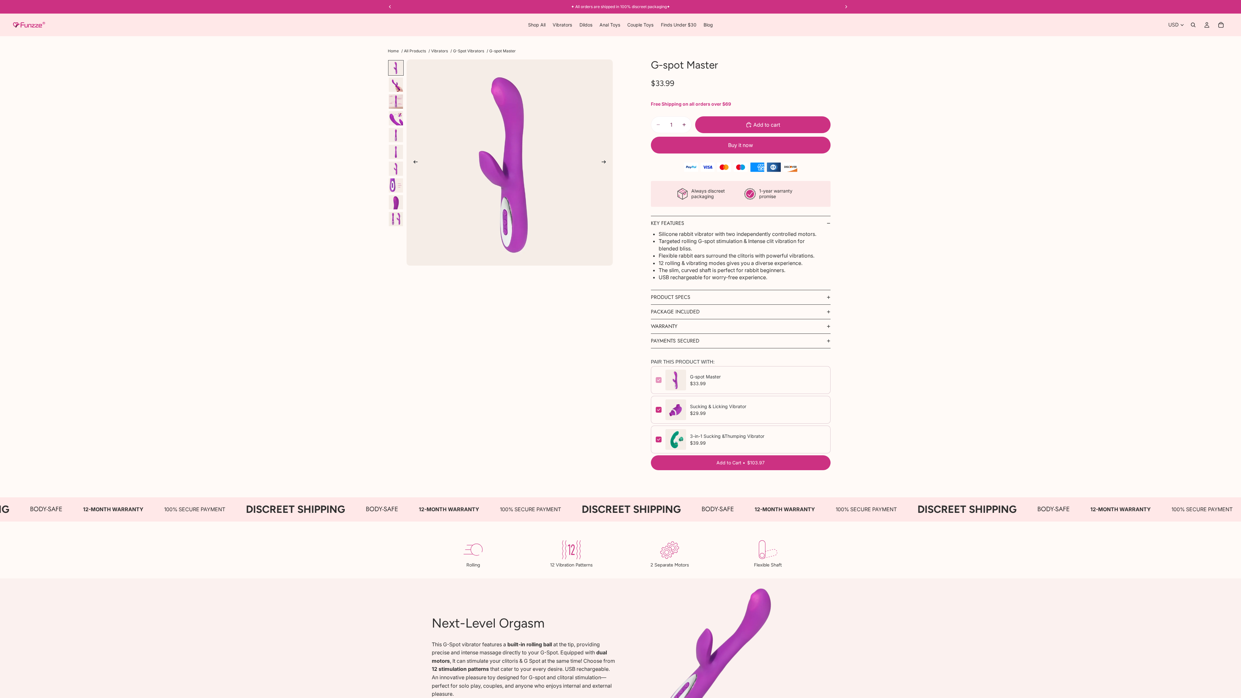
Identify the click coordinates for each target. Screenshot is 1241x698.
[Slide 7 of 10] (396, 169)
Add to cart (766, 125)
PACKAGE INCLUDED (675, 311)
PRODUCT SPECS (670, 297)
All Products (415, 51)
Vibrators (439, 51)
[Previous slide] (414, 162)
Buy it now (740, 145)
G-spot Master (705, 376)
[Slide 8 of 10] (396, 185)
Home (393, 51)
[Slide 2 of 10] (396, 85)
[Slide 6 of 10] (396, 152)
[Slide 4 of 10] (396, 118)
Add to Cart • (740, 462)
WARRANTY (664, 326)
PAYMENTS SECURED (675, 340)
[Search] (1193, 25)
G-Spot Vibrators (468, 51)
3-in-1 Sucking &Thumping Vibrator (727, 436)
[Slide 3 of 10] (396, 101)
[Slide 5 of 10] (396, 135)
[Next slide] (606, 162)
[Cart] (1221, 25)
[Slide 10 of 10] (396, 219)
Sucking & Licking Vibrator (718, 406)
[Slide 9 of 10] (396, 202)
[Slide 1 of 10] (396, 68)
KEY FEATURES (667, 223)
